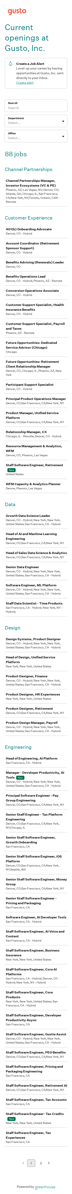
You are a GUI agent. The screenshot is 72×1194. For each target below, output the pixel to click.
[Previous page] (23, 1163)
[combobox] (8, 123)
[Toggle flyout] (63, 121)
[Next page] (49, 1163)
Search (12, 103)
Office (12, 133)
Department (16, 118)
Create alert (25, 83)
